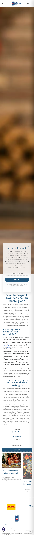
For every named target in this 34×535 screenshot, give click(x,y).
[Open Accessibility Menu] (3, 529)
